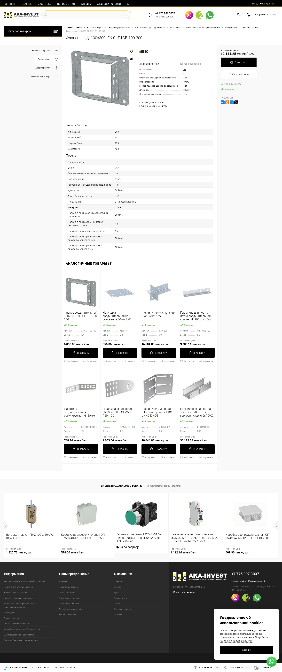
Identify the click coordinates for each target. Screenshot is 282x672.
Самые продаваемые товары (121, 485)
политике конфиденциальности (236, 640)
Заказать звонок (164, 16)
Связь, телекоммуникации (16, 623)
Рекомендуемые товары (71, 609)
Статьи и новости (109, 3)
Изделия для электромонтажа (18, 587)
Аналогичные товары (41, 76)
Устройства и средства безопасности (22, 629)
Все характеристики (190, 63)
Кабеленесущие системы (16, 592)
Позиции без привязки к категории (21, 640)
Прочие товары (11, 618)
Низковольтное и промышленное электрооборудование (20, 605)
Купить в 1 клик (240, 74)
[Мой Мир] (232, 102)
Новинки (63, 581)
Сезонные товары (68, 592)
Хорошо (246, 650)
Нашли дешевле (232, 84)
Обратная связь (18, 667)
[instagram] (190, 15)
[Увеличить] (100, 78)
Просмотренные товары (164, 485)
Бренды (27, 3)
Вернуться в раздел (41, 50)
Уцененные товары (68, 614)
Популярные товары (69, 598)
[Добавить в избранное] (131, 52)
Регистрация (267, 3)
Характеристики (43, 68)
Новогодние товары (68, 587)
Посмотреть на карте (184, 592)
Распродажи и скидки (69, 603)
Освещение (9, 612)
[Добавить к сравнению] (131, 59)
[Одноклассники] (227, 102)
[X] (236, 102)
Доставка (44, 3)
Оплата (86, 3)
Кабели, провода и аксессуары (19, 598)
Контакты (119, 614)
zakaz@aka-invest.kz (253, 581)
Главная (9, 3)
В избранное (73, 361)
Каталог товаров (19, 31)
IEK (184, 69)
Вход (255, 3)
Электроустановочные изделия (19, 635)
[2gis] (201, 15)
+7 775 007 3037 (165, 13)
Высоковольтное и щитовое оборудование (24, 581)
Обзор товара (44, 59)
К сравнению (92, 361)
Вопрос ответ (66, 3)
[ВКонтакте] (223, 102)
